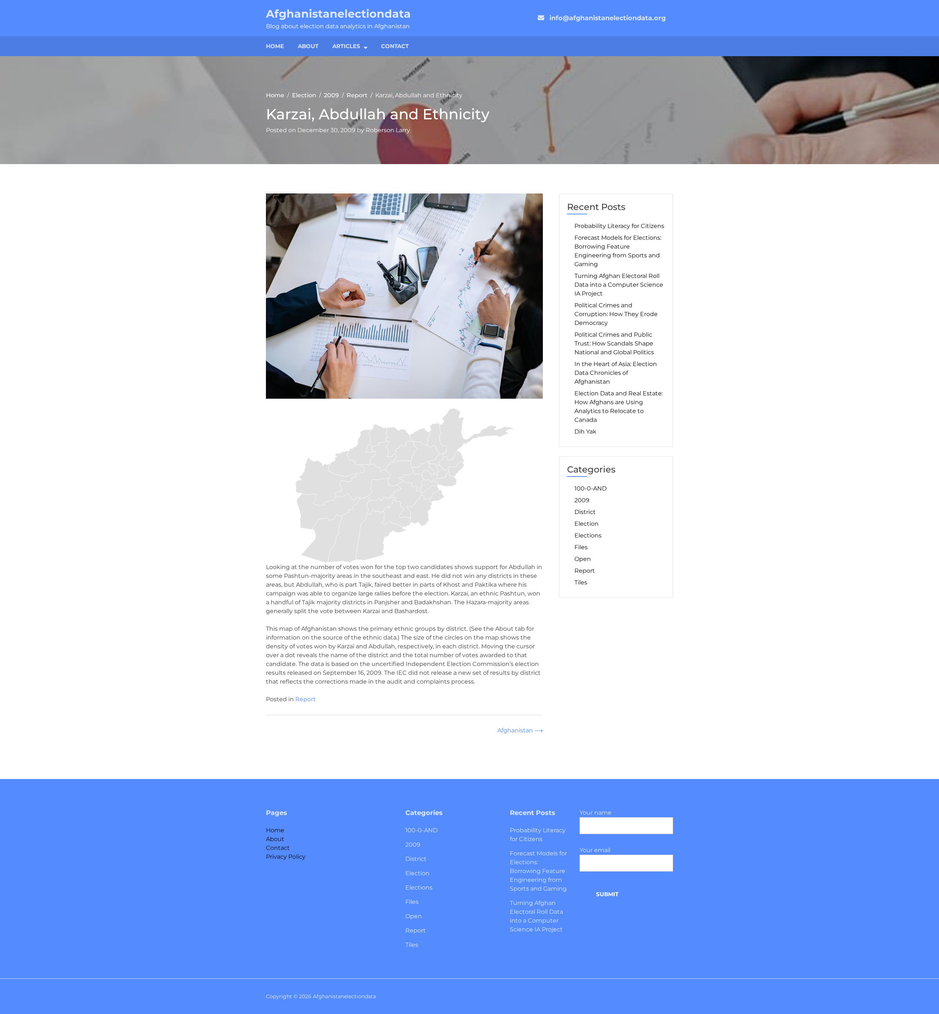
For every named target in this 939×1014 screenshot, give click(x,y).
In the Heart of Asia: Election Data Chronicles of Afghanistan (615, 373)
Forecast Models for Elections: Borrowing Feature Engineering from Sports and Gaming (617, 251)
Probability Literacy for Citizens (619, 225)
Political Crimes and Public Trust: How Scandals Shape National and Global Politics (614, 343)
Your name (595, 812)
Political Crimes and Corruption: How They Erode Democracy (616, 314)
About (308, 46)
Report (305, 699)
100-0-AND (590, 488)
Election (586, 523)
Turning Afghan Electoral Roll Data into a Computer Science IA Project (618, 284)
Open (582, 558)
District (585, 511)
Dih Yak (585, 431)
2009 (581, 500)
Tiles (580, 582)
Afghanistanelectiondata (338, 14)
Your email (595, 850)
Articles (346, 46)
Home (275, 46)
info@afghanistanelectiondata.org (607, 18)
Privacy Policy (286, 856)
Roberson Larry (388, 130)
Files (581, 547)
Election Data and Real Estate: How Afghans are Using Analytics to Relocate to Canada (618, 406)
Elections (588, 535)
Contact (395, 46)
